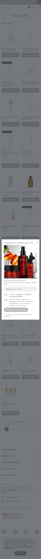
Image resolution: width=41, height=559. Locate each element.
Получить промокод (16, 310)
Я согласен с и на (20, 295)
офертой (19, 294)
